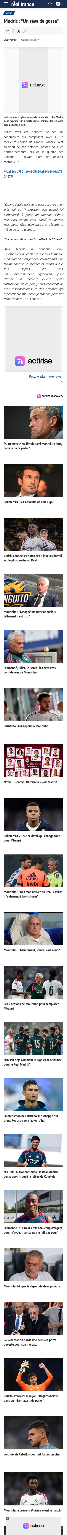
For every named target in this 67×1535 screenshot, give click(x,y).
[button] (7, 4)
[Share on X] (18, 31)
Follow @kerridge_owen (46, 376)
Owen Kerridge (10, 39)
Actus (9, 13)
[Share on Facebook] (12, 31)
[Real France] (24, 4)
